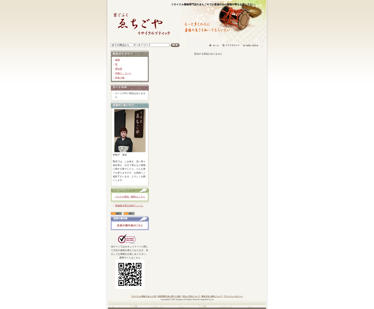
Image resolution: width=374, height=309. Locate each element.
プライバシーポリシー (233, 296)
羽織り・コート (123, 73)
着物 (117, 59)
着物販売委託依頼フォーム (129, 205)
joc (212, 299)
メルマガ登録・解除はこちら (130, 196)
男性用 (118, 68)
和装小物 (119, 77)
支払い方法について (191, 296)
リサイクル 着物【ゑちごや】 (144, 296)
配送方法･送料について (212, 296)
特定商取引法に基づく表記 (169, 296)
